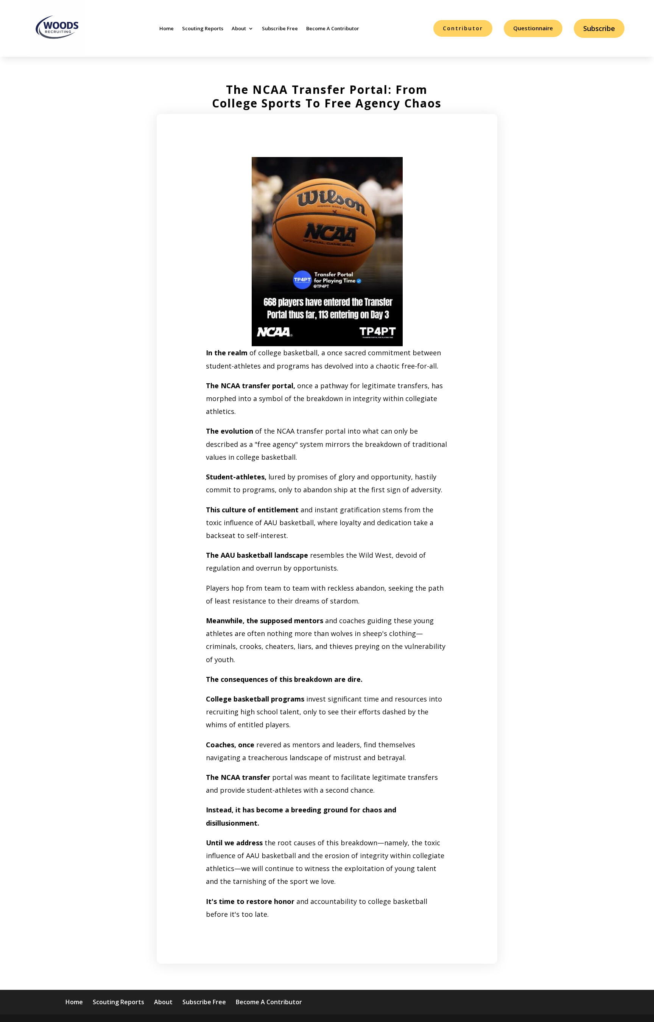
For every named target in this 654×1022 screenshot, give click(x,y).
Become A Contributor (332, 28)
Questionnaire (533, 28)
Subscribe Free (280, 28)
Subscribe (599, 28)
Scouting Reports (202, 28)
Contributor (463, 28)
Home (166, 28)
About (239, 28)
